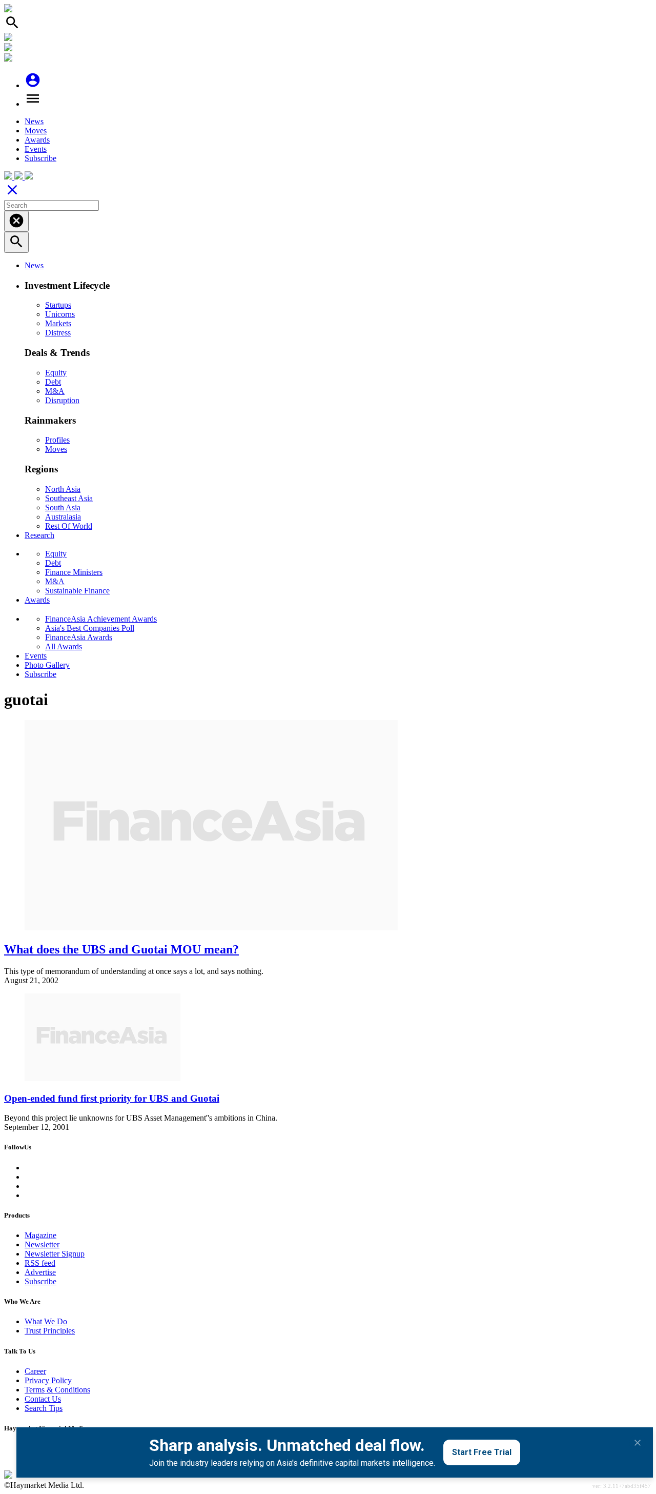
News (34, 121)
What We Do (46, 1321)
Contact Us (43, 1399)
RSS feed (40, 1263)
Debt (53, 381)
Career (35, 1371)
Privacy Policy (48, 1380)
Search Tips (44, 1408)
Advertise (40, 1272)
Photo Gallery (47, 665)
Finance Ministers (73, 572)
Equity (56, 372)
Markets (58, 323)
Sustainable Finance (77, 590)
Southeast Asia (69, 498)
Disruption (62, 400)
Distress (58, 332)
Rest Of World (68, 526)
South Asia (62, 507)
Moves (36, 130)
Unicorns (60, 314)
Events (36, 149)
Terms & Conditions (57, 1389)
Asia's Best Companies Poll (89, 628)
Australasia (63, 516)
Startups (58, 305)
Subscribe (40, 158)
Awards (37, 139)
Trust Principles (50, 1330)
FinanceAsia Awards (78, 637)
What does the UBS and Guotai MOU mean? (121, 949)
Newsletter (42, 1244)
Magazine (40, 1235)
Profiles (57, 439)
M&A (55, 391)
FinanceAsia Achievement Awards (101, 618)
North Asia (62, 489)
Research (39, 535)
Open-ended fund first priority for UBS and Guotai (111, 1098)
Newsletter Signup (55, 1253)
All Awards (63, 646)
